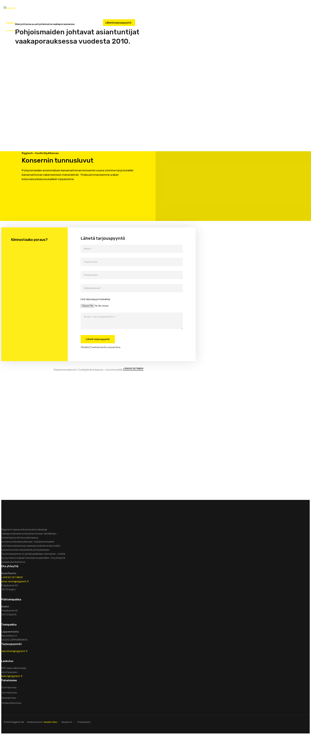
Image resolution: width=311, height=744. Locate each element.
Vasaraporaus (8, 697)
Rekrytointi (88, 22)
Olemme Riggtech (30, 22)
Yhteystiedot (69, 22)
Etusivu (10, 22)
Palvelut (51, 22)
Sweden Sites (50, 722)
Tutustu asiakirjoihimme (131, 463)
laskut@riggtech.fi (11, 675)
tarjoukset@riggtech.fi (14, 650)
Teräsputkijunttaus (11, 702)
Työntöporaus (9, 692)
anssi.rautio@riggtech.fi (15, 581)
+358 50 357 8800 (151, 22)
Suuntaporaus (9, 687)
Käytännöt (67, 722)
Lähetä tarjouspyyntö (118, 22)
